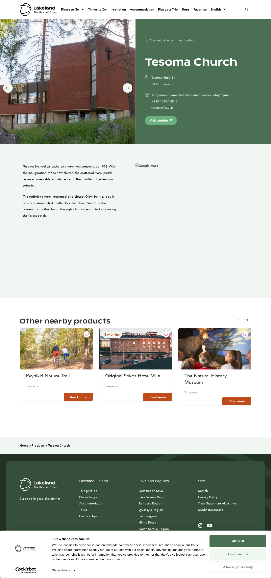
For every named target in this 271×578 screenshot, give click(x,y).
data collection (116, 559)
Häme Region (148, 522)
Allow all (238, 541)
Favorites (200, 9)
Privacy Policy (208, 497)
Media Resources (224, 510)
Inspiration (118, 9)
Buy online (112, 334)
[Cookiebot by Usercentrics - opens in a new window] (25, 570)
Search (203, 491)
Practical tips (88, 516)
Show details (61, 570)
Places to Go (70, 9)
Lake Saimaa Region (153, 497)
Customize (235, 554)
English (216, 9)
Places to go (88, 497)
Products (38, 445)
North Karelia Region (154, 529)
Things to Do (97, 9)
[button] (8, 88)
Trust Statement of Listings (217, 503)
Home (24, 445)
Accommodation (142, 9)
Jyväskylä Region (151, 510)
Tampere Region (150, 503)
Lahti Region (148, 516)
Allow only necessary (238, 567)
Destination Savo (151, 491)
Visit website (159, 120)
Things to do (88, 491)
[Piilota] (83, 9)
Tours (185, 9)
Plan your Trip (168, 9)
